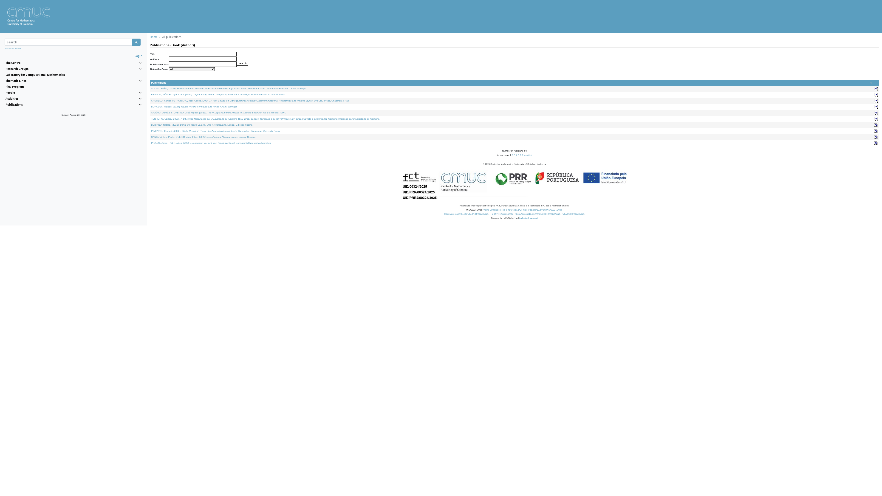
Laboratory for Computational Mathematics (35, 75)
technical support (528, 218)
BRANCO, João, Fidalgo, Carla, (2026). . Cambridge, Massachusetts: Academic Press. (218, 94)
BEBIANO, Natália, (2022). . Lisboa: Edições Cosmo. (202, 125)
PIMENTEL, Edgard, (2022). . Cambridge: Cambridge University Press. (215, 131)
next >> (528, 155)
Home (154, 37)
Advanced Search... (14, 49)
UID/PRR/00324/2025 (502, 214)
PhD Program (15, 87)
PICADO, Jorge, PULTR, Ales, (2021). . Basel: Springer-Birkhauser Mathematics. (211, 143)
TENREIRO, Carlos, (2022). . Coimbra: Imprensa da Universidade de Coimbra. (265, 119)
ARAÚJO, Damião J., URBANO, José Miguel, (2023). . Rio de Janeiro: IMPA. (218, 112)
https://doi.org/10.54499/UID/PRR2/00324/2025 (537, 214)
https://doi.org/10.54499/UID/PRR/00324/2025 (466, 214)
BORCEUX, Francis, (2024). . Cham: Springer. (194, 106)
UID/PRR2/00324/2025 (574, 214)
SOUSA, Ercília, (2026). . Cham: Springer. (229, 88)
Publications (158, 82)
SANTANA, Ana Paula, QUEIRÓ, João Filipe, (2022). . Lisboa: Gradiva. (203, 137)
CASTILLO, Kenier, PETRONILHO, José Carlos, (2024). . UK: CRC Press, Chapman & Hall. (250, 100)
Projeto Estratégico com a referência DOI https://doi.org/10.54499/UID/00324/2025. (523, 210)
